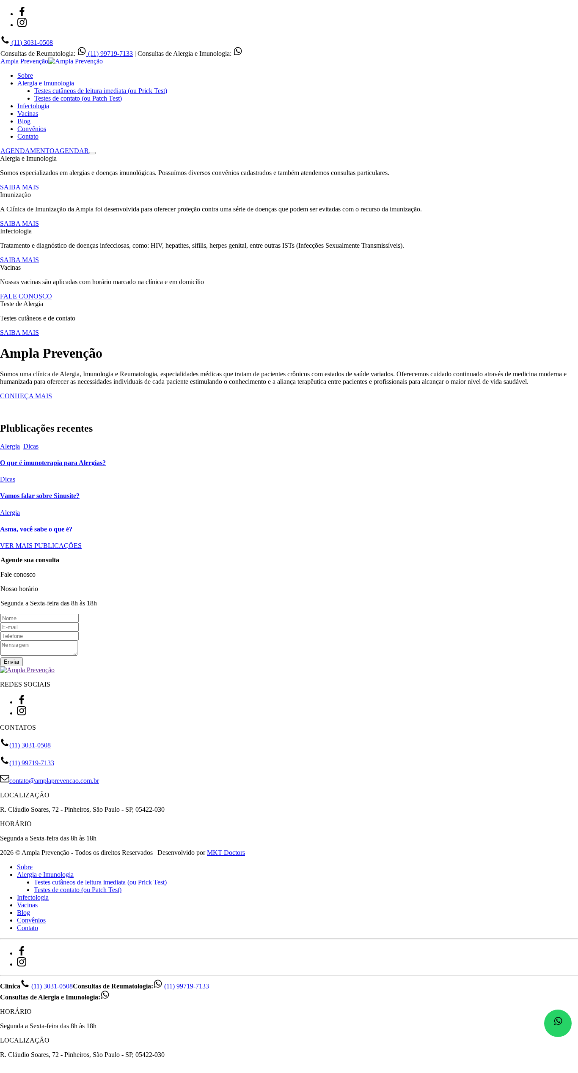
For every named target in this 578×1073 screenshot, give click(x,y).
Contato (28, 136)
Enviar (11, 662)
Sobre (25, 75)
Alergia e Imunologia (45, 83)
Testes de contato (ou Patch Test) (78, 98)
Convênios (31, 128)
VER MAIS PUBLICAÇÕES (41, 545)
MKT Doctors (226, 852)
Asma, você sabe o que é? (36, 529)
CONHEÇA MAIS (26, 396)
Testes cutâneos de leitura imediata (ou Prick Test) (100, 90)
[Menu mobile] (92, 153)
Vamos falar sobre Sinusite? (40, 495)
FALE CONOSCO (26, 296)
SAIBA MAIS (19, 187)
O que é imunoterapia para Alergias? (53, 462)
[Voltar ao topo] (4, 1069)
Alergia (10, 446)
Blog (23, 121)
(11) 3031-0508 (31, 42)
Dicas (31, 446)
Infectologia (33, 105)
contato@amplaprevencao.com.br (54, 780)
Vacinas (27, 113)
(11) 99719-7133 (109, 53)
